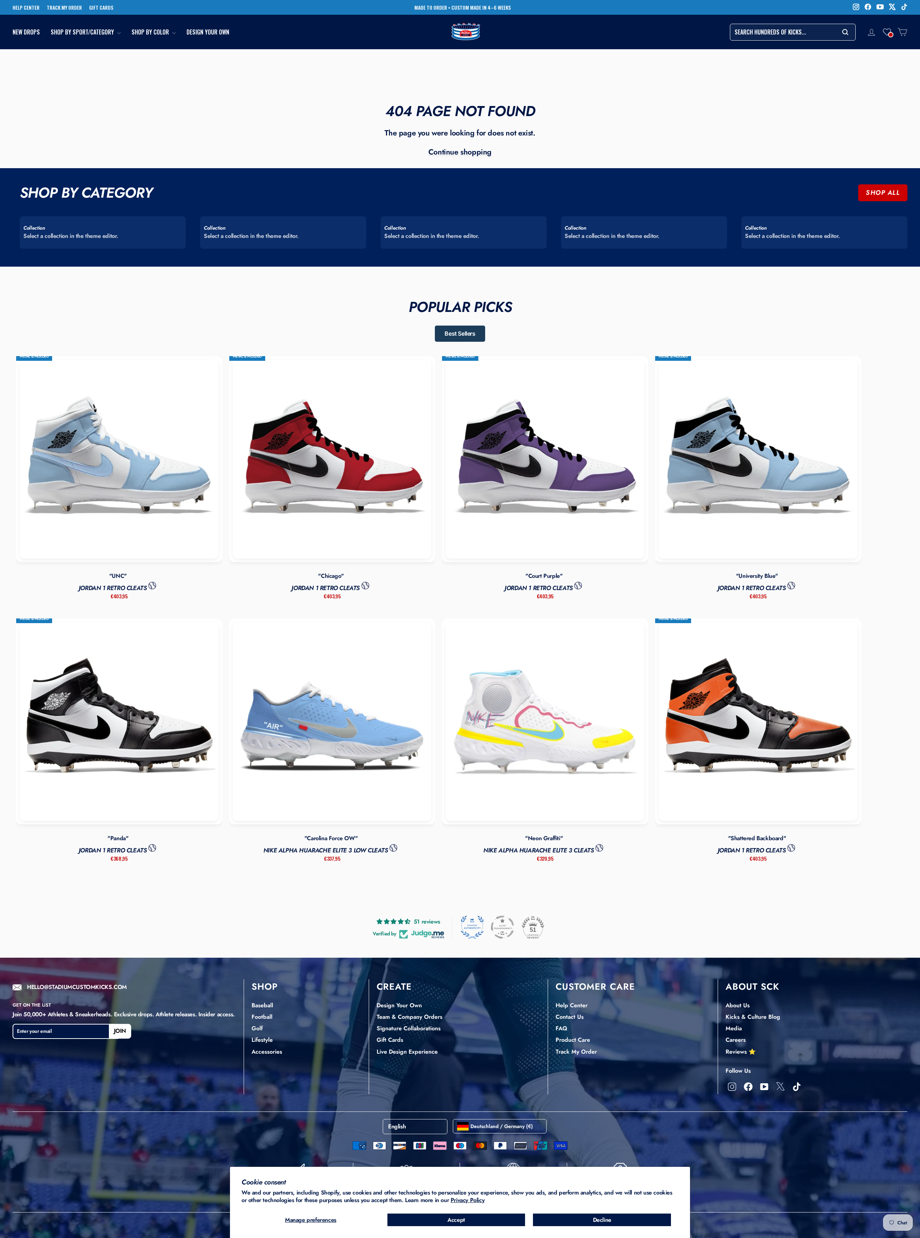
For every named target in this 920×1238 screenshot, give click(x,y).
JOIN (120, 1031)
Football (262, 1017)
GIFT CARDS (101, 7)
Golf (257, 1028)
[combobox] (793, 32)
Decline (602, 1220)
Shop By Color (151, 32)
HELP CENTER (26, 7)
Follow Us (738, 1071)
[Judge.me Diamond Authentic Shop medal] (472, 927)
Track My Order (576, 1052)
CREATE (394, 986)
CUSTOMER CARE (595, 986)
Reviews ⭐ (741, 1052)
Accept (456, 1220)
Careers (736, 1040)
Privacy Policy (467, 1200)
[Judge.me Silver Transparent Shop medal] (502, 927)
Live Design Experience (407, 1052)
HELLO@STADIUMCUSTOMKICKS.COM (77, 987)
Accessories (267, 1052)
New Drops (26, 32)
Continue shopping (460, 152)
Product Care (573, 1040)
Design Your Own (208, 32)
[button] (887, 32)
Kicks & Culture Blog (753, 1017)
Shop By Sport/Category (83, 32)
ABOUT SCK (752, 986)
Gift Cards (390, 1040)
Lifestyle (262, 1040)
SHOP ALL (883, 192)
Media (734, 1028)
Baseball (262, 1005)
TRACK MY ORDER (64, 7)
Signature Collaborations (409, 1028)
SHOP (265, 986)
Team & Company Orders (409, 1017)
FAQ (561, 1028)
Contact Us (570, 1017)
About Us (738, 1005)
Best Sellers (460, 333)
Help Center (572, 1005)
